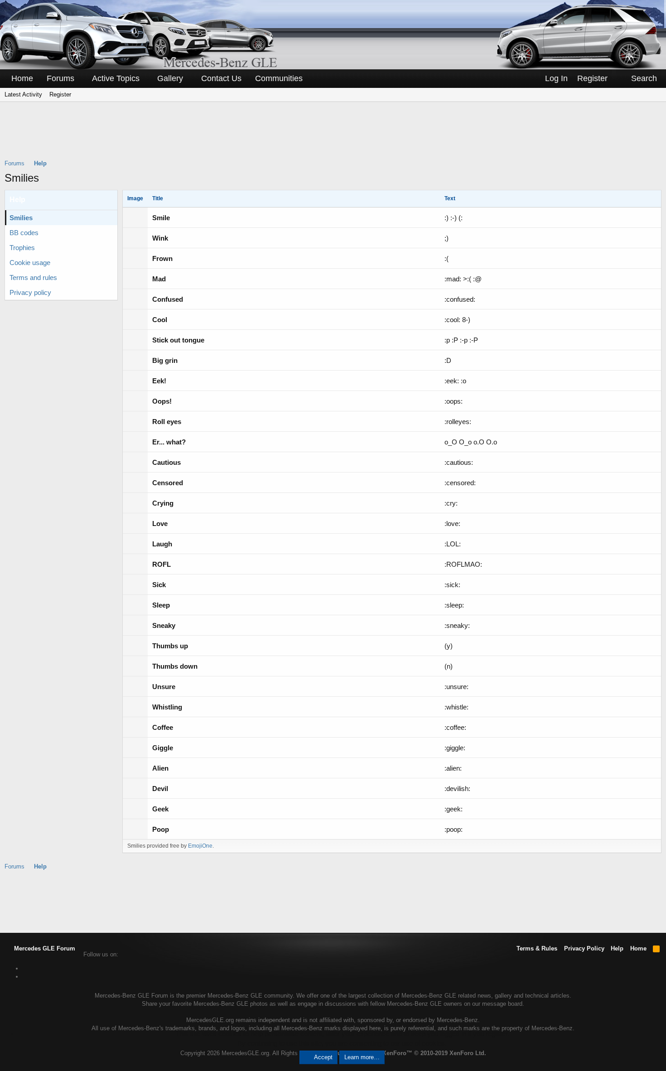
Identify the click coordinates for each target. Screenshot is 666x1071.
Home (22, 78)
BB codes (24, 232)
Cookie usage (30, 262)
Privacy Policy (584, 948)
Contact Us (221, 78)
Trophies (22, 247)
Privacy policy (30, 292)
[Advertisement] (333, 136)
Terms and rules (33, 277)
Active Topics (116, 78)
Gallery (170, 78)
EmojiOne (200, 846)
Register (60, 94)
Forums (60, 78)
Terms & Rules (536, 948)
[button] (80, 78)
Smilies (21, 218)
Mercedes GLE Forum (43, 948)
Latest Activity (23, 94)
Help (617, 948)
